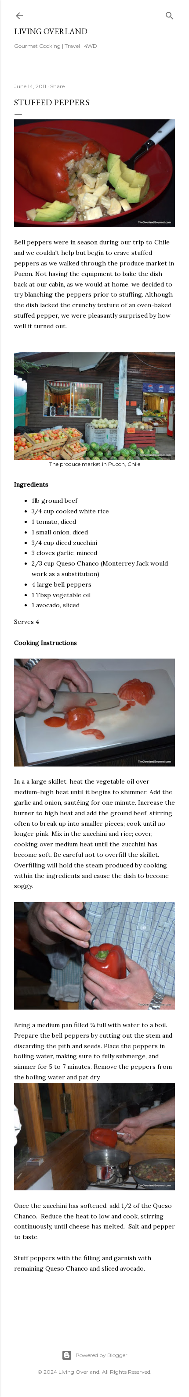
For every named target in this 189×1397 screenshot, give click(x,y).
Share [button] (57, 86)
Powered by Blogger (101, 1355)
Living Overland (50, 31)
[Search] (169, 13)
